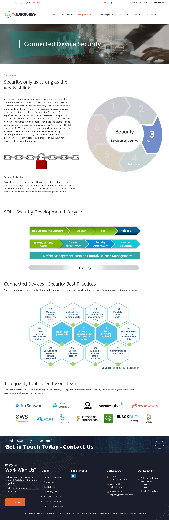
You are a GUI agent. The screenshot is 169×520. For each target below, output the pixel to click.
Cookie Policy (50, 487)
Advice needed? (117, 491)
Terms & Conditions (53, 477)
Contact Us (36, 3)
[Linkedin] (73, 476)
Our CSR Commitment (53, 506)
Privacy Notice (50, 482)
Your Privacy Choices (53, 501)
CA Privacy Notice (51, 491)
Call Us (113, 476)
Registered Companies (54, 496)
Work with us (116, 484)
